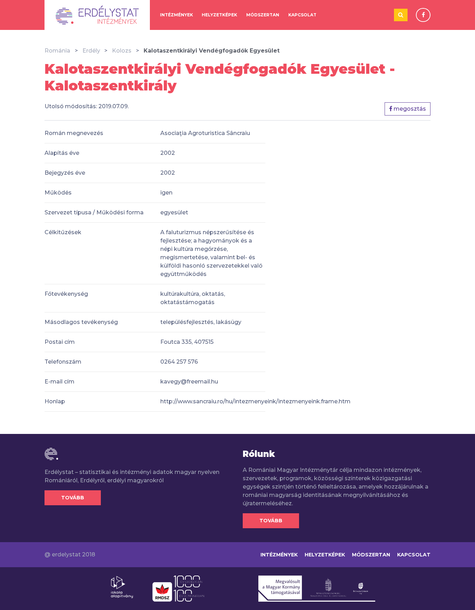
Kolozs (121, 50)
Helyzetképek (219, 14)
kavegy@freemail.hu (189, 381)
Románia (57, 50)
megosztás (409, 108)
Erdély (91, 50)
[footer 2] (178, 588)
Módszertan (262, 14)
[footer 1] (122, 587)
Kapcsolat (302, 14)
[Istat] (97, 15)
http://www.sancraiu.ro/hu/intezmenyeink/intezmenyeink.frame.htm (255, 401)
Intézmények (176, 14)
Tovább (72, 497)
